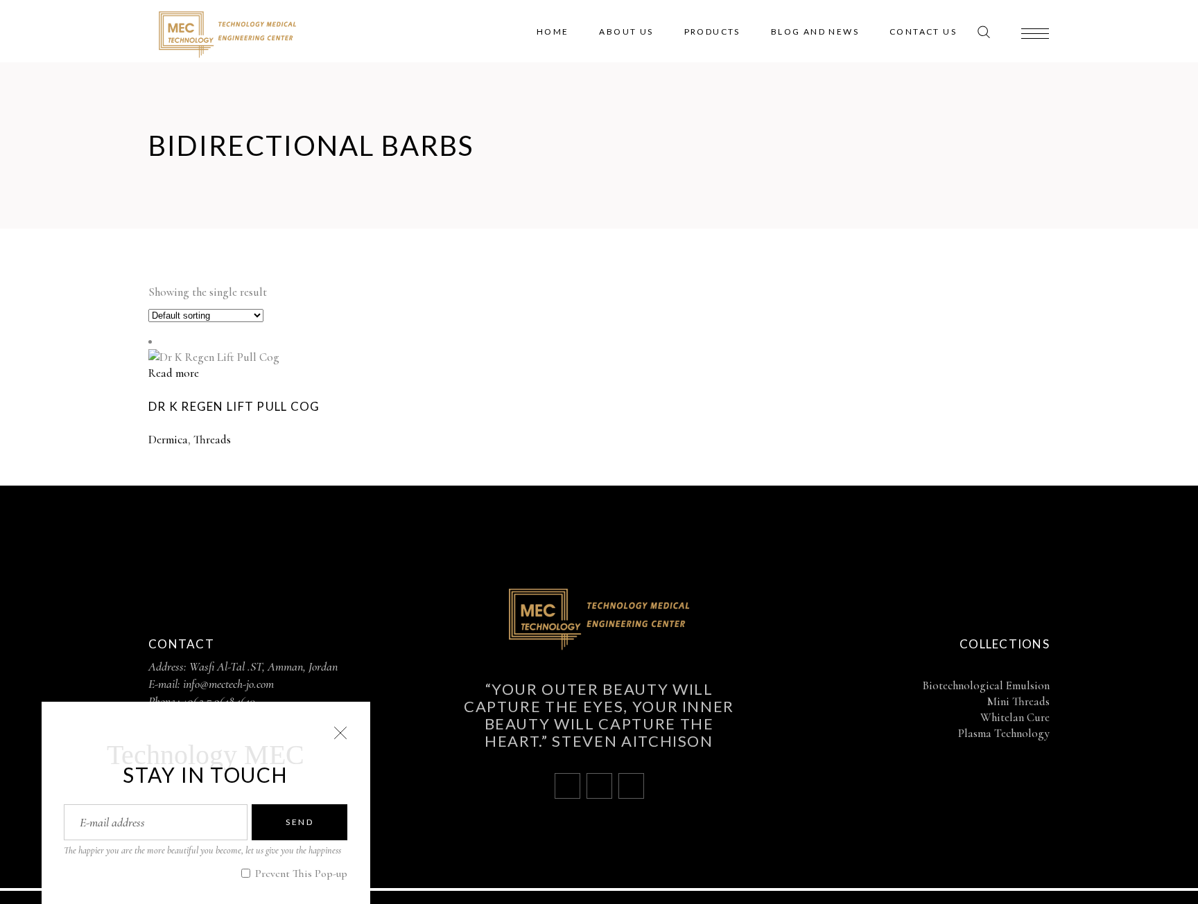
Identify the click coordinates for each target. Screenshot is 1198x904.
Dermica (168, 439)
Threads (212, 439)
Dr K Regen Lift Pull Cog (234, 406)
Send (299, 822)
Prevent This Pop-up (299, 873)
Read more (173, 373)
